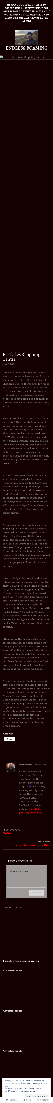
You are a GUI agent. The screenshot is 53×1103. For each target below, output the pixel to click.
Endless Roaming (26, 48)
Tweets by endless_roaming (21, 961)
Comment (36, 892)
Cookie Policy (28, 1091)
